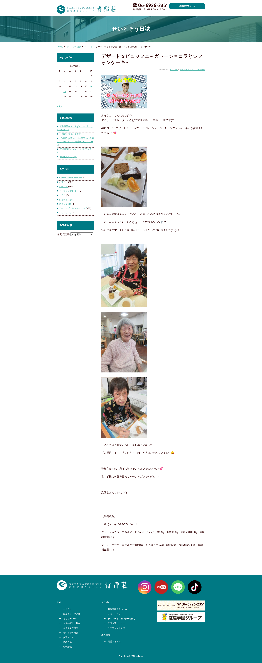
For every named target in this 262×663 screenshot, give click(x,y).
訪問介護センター (116, 623)
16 (91, 86)
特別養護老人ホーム (117, 609)
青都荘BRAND (70, 618)
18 (65, 91)
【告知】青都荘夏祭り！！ (72, 134)
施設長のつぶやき (68, 156)
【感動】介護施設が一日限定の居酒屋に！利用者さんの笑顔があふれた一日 (75, 141)
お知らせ (63, 182)
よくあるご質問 (70, 628)
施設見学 (67, 642)
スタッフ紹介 (65, 204)
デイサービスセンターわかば (192, 70)
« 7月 (60, 106)
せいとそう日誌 (70, 632)
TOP (59, 602)
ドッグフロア (65, 212)
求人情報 (105, 635)
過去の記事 (63, 234)
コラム (62, 195)
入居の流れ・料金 (71, 623)
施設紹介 (105, 602)
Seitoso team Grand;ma (70, 177)
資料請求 (67, 647)
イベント (174, 70)
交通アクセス (69, 637)
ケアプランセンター (68, 191)
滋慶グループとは (71, 614)
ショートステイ (66, 199)
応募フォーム (114, 641)
